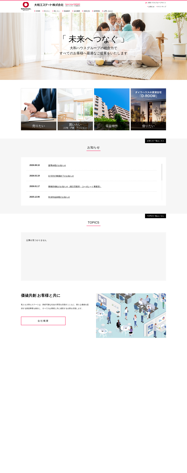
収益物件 (67, 11)
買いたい (57, 11)
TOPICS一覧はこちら (155, 216)
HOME (38, 11)
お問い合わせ (108, 11)
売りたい (47, 11)
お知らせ (151, 7)
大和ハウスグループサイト (156, 3)
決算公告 (87, 11)
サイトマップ (161, 7)
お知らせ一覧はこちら (155, 141)
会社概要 (77, 11)
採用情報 (97, 11)
